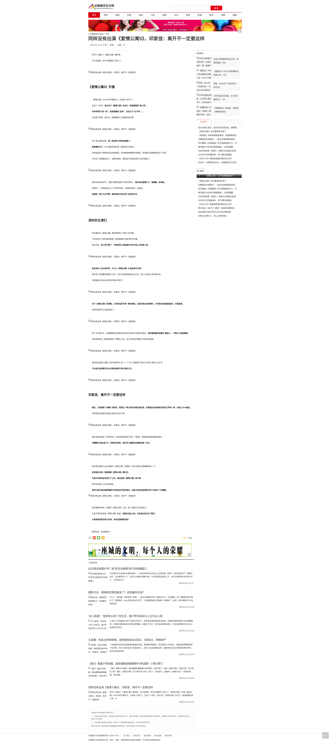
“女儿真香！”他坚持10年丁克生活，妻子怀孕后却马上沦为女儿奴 (125, 616)
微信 (223, 45)
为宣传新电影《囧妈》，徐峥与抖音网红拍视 (217, 151)
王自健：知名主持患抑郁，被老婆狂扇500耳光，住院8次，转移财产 (127, 640)
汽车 (153, 15)
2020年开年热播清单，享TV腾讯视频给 (215, 155)
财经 (118, 15)
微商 (235, 15)
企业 (176, 15)
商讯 (211, 15)
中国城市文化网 (96, 34)
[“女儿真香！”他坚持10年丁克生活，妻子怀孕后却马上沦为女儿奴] (98, 625)
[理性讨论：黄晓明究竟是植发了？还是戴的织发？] (98, 602)
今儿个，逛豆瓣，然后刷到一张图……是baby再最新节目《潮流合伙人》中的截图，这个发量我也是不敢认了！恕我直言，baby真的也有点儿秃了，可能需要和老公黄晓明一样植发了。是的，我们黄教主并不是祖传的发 (151, 600)
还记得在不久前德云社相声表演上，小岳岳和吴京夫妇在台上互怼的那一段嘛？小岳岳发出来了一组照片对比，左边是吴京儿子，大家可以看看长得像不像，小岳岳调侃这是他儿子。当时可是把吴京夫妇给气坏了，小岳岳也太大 (151, 576)
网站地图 (157, 736)
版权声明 (168, 736)
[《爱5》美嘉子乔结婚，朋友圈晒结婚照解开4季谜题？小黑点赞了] (98, 673)
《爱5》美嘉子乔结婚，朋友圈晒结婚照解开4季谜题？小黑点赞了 (125, 663)
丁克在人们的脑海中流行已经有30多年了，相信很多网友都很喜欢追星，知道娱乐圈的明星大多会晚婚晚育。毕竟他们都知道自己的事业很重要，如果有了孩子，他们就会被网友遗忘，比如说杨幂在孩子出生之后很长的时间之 (151, 624)
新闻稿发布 (105, 532)
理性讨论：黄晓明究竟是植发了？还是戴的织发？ (116, 592)
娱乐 (141, 15)
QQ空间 (103, 537)
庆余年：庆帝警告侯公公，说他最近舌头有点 (217, 162)
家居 (164, 15)
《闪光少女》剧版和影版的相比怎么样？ (215, 158)
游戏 (188, 15)
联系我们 (137, 736)
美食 (200, 15)
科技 (129, 15)
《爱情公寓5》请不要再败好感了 (212, 131)
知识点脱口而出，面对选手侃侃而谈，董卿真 (217, 127)
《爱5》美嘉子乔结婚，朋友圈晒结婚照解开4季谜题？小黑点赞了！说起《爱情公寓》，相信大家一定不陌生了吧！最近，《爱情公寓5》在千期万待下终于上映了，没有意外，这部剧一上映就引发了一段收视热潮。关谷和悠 (152, 671)
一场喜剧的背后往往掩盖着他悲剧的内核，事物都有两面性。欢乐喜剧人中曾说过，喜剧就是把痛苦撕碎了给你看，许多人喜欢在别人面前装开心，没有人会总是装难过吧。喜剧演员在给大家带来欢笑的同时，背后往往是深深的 (151, 648)
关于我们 (126, 736)
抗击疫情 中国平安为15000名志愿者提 (214, 212)
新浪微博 (94, 537)
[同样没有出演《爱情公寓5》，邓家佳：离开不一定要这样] (98, 697)
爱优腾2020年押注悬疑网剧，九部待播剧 (215, 147)
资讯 (106, 15)
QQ (231, 45)
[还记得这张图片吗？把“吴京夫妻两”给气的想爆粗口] (98, 578)
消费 (223, 15)
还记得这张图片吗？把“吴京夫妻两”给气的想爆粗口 (117, 568)
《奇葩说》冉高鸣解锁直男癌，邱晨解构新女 (217, 135)
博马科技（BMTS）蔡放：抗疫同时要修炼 (216, 208)
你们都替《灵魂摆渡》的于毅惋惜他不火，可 (217, 143)
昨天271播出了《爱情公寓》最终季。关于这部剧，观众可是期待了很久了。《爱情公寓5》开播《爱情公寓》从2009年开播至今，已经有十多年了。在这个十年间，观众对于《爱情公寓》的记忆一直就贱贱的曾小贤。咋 (151, 695)
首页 (94, 15)
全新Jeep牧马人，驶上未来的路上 (212, 216)
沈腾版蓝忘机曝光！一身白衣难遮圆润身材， (217, 139)
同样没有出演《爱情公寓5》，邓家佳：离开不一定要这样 (120, 687)
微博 (215, 45)
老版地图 (147, 736)
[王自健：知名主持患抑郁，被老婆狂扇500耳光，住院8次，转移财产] (98, 649)
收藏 (239, 45)
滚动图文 (200, 53)
